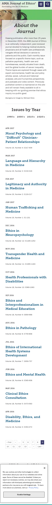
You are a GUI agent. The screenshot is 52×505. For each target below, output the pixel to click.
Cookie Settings (24, 494)
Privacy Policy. (34, 488)
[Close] (44, 468)
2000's (21, 116)
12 (20, 446)
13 (26, 446)
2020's (41, 116)
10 (8, 446)
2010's (31, 116)
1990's (11, 116)
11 (14, 446)
